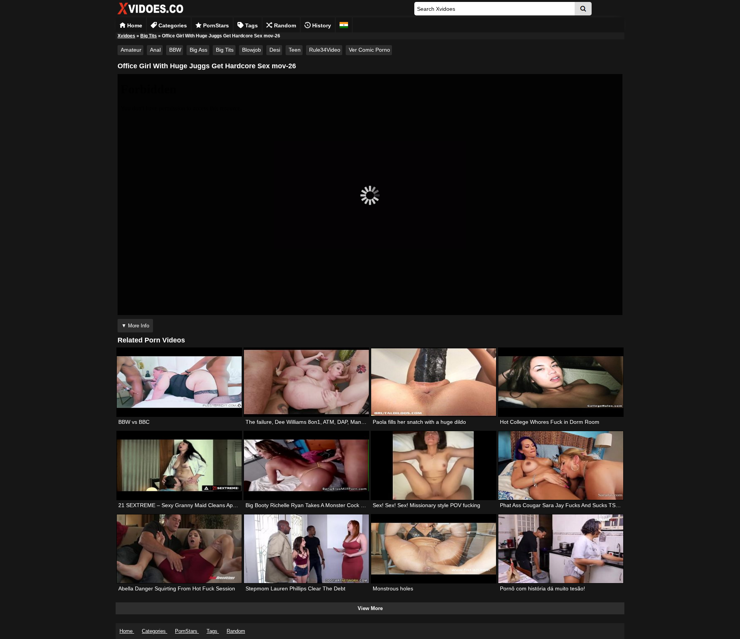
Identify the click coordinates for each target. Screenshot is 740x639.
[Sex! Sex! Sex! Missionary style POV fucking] (433, 465)
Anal (155, 50)
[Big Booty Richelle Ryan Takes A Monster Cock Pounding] (306, 465)
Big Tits (148, 36)
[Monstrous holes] (433, 548)
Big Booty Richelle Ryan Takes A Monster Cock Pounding (315, 505)
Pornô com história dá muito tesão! (542, 588)
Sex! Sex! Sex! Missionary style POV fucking (426, 505)
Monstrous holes (393, 588)
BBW (175, 50)
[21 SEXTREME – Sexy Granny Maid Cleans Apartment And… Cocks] (179, 465)
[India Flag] (344, 24)
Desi (274, 50)
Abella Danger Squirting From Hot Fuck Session (176, 588)
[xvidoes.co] (150, 14)
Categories (172, 25)
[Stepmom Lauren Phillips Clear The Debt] (306, 548)
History (321, 25)
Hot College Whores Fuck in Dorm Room (549, 422)
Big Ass (198, 50)
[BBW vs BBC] (179, 382)
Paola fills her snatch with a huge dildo (419, 422)
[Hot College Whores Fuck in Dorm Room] (561, 382)
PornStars (215, 25)
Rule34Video (324, 50)
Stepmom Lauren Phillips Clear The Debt (295, 588)
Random (284, 25)
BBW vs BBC (134, 422)
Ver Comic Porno (369, 50)
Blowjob (251, 50)
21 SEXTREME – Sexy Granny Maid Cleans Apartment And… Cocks (201, 505)
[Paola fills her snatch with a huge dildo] (433, 382)
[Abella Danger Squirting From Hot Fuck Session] (179, 548)
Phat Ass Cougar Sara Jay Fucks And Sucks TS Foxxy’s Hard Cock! (582, 505)
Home (134, 25)
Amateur (131, 50)
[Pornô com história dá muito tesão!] (561, 548)
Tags (251, 25)
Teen (295, 50)
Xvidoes (126, 36)
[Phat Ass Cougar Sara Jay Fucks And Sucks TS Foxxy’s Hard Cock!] (561, 465)
